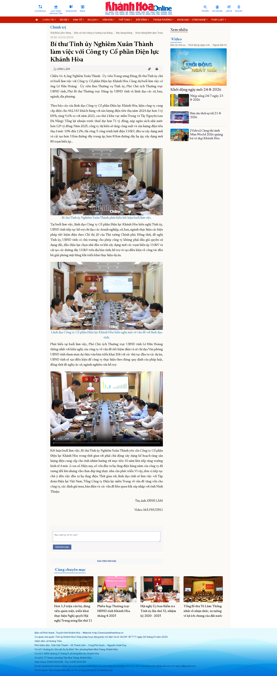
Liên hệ (229, 11)
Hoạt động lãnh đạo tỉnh (56, 12)
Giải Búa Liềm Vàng (60, 32)
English (238, 11)
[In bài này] (156, 69)
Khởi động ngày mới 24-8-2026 (195, 90)
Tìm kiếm (205, 11)
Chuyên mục (40, 11)
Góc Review (217, 11)
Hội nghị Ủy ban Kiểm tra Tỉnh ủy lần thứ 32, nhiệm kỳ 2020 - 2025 (158, 611)
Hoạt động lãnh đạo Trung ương (152, 32)
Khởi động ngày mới (199, 45)
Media (82, 11)
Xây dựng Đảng (124, 32)
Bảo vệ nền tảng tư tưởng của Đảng (93, 32)
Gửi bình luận (62, 547)
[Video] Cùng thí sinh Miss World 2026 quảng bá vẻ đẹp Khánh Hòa (206, 134)
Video (177, 39)
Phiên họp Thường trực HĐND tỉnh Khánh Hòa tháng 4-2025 (113, 611)
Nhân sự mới (71, 11)
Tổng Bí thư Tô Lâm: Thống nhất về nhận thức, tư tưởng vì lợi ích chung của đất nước (203, 611)
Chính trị (58, 27)
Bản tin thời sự (177, 45)
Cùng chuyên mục (70, 570)
